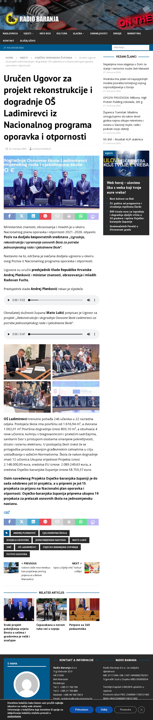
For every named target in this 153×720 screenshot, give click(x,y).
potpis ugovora (17, 554)
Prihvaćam (81, 709)
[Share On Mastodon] (93, 216)
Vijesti (27, 33)
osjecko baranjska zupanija (60, 547)
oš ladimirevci (27, 547)
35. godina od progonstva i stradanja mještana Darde (126, 205)
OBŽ (7, 512)
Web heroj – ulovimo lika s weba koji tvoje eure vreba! (124, 187)
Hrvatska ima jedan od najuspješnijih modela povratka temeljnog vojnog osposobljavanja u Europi (125, 83)
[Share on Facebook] (10, 216)
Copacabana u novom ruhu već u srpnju (50, 627)
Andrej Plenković (24, 533)
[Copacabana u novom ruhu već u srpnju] (51, 609)
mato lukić (79, 540)
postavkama (14, 716)
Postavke (125, 709)
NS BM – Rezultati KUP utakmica (123, 139)
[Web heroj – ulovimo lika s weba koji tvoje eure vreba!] (126, 174)
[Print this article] (69, 216)
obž (9, 547)
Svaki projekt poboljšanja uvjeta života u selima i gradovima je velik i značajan (17, 632)
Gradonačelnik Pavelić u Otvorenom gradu (124, 228)
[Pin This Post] (45, 216)
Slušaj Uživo (27, 40)
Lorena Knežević (41, 148)
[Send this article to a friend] (57, 216)
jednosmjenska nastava (50, 540)
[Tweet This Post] (22, 216)
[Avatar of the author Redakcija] (26, 693)
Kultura (62, 33)
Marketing (134, 33)
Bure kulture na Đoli (122, 198)
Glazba (77, 33)
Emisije (117, 33)
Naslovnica (10, 33)
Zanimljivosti (98, 33)
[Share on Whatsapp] (81, 216)
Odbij (104, 709)
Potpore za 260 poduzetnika (79, 627)
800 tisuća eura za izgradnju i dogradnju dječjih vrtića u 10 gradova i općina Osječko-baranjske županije (127, 216)
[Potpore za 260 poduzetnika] (84, 609)
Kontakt (8, 40)
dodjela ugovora (18, 540)
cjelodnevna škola (54, 533)
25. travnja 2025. (18, 148)
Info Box (45, 33)
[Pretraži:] (130, 47)
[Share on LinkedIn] (33, 216)
